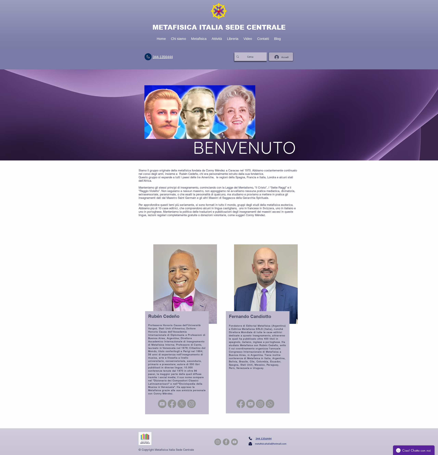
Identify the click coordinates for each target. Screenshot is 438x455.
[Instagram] (191, 404)
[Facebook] (172, 404)
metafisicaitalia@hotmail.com (270, 443)
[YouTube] (234, 442)
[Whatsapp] (270, 404)
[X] (181, 404)
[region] (175, 310)
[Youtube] (162, 404)
